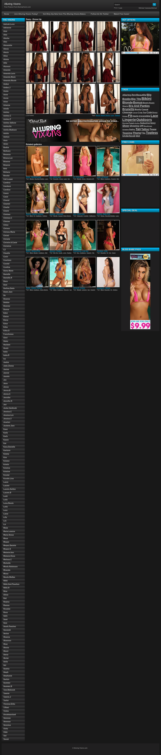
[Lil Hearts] (108, 161)
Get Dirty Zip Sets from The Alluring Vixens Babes (64, 14)
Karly (5, 436)
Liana (5, 514)
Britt (5, 168)
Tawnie (6, 693)
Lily (5, 521)
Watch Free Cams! (121, 14)
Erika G (6, 330)
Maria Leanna (9, 531)
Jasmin (6, 376)
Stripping (125, 130)
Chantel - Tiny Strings (57, 288)
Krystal (6, 475)
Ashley (6, 112)
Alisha (6, 59)
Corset (135, 113)
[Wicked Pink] (37, 235)
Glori (5, 337)
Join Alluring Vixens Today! (26, 14)
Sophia (6, 669)
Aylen (5, 144)
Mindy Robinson (10, 566)
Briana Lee (8, 158)
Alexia (6, 49)
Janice (6, 369)
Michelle (7, 563)
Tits (93, 253)
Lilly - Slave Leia (79, 214)
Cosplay (86, 216)
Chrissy (6, 228)
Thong (137, 132)
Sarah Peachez (9, 626)
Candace (7, 186)
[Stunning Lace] (37, 161)
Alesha (6, 38)
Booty (146, 103)
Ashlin (6, 133)
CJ (4, 249)
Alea (5, 35)
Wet (118, 179)
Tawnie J (7, 697)
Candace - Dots (102, 251)
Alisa (5, 56)
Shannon (7, 640)
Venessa (7, 721)
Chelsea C (7, 218)
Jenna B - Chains (79, 288)
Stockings (147, 126)
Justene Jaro (9, 426)
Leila (5, 500)
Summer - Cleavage (56, 214)
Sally (5, 616)
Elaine (6, 316)
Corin (5, 256)
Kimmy (6, 454)
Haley (5, 341)
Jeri (5, 404)
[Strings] (108, 272)
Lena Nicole (8, 503)
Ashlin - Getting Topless (34, 288)
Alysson (6, 66)
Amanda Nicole (9, 80)
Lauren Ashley (9, 489)
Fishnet (125, 116)
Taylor (6, 700)
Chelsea (6, 214)
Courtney (7, 260)
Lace (112, 115)
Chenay (6, 221)
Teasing (113, 179)
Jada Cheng (8, 366)
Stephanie (7, 676)
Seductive (145, 123)
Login (120, 8)
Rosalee (6, 609)
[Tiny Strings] (61, 272)
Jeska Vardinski (10, 408)
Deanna (6, 299)
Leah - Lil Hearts (102, 177)
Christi (6, 235)
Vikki (5, 732)
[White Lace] (61, 161)
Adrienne (7, 28)
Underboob (128, 136)
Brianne (6, 165)
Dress (61, 179)
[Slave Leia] (84, 198)
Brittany (6, 172)
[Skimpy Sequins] (37, 198)
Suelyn (6, 679)
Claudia (6, 253)
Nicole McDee (9, 577)
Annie (5, 98)
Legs (64, 253)
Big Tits (55, 253)
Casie (5, 197)
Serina (6, 633)
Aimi (5, 31)
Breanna (7, 154)
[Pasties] (61, 235)
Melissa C (7, 559)
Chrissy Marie (9, 232)
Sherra (6, 647)
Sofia (5, 662)
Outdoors (107, 179)
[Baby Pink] (108, 198)
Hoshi (5, 348)
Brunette (55, 179)
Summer (6, 683)
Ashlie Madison (10, 130)
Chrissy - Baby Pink (103, 214)
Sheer (125, 125)
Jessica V (7, 419)
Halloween (92, 216)
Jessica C (7, 411)
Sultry (132, 129)
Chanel (6, 200)
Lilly (5, 517)
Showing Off (90, 179)
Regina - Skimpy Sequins (34, 214)
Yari (5, 735)
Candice (6, 190)
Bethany (7, 151)
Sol (4, 665)
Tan (69, 179)
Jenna (6, 387)
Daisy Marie (8, 271)
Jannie (6, 373)
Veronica (7, 725)
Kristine (6, 471)
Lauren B (7, 492)
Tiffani (6, 707)
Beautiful (141, 95)
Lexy (5, 510)
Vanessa (7, 718)
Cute (149, 112)
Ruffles (137, 123)
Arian (5, 102)
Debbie (6, 302)
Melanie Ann (8, 552)
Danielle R (7, 278)
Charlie (6, 207)
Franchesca (8, 334)
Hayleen (6, 345)
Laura (5, 482)
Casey (6, 193)
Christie (6, 239)
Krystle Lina (8, 478)
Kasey (6, 440)
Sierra (5, 654)
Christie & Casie (10, 242)
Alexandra (7, 45)
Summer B (7, 686)
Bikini (102, 179)
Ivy (4, 359)
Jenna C (6, 394)
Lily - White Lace (55, 177)
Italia (5, 352)
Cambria (6, 183)
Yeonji (6, 739)
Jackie (6, 362)
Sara (5, 623)
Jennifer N (7, 401)
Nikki (5, 581)
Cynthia (6, 267)
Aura (5, 140)
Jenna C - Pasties (56, 251)
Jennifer (6, 397)
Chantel (6, 204)
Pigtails (132, 123)
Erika (5, 327)
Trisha (6, 711)
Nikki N (6, 588)
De (4, 295)
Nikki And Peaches (11, 584)
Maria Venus (8, 535)
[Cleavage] (61, 198)
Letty (5, 507)
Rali (5, 598)
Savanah (7, 630)
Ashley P (7, 119)
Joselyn (6, 422)
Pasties (69, 253)
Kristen (6, 461)
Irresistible (144, 116)
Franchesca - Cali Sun (80, 251)
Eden (5, 313)
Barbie (6, 147)
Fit (34, 216)
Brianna (6, 161)
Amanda (6, 70)
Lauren (6, 485)
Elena (5, 320)
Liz (4, 524)
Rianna (6, 605)
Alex (5, 42)
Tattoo (145, 129)
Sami (5, 619)
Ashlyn (6, 137)
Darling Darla (8, 288)
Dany (5, 281)
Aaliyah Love (9, 24)
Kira (5, 457)
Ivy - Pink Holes (78, 177)
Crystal (6, 264)
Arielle (6, 109)
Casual (60, 216)
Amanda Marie (9, 77)
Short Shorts (67, 216)
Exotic (60, 253)
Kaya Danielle (9, 447)
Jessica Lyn (8, 415)
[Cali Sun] (84, 235)
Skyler (6, 658)
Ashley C (7, 116)
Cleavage (80, 216)
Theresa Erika (9, 704)
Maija (5, 528)
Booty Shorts (105, 115)
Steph (5, 672)
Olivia (5, 595)
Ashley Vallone (9, 123)
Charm (6, 211)
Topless (117, 115)
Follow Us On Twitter (100, 14)
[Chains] (84, 272)
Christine (7, 246)
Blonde (32, 179)
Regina (6, 602)
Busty (138, 109)
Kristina (6, 468)
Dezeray (6, 306)
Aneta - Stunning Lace (33, 177)
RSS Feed (141, 8)
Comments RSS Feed (151, 8)
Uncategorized (9, 714)
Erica (5, 323)
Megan (6, 542)
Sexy (153, 123)
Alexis (6, 52)
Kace (5, 429)
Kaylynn (6, 450)
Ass (78, 253)
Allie (5, 63)
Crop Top (142, 112)
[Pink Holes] (84, 161)
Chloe (5, 225)
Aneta (5, 91)
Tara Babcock (9, 690)
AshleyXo (7, 126)
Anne (5, 94)
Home (6, 14)
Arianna (6, 105)
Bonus (98, 115)
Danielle (6, 274)
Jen (5, 380)
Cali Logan (8, 179)
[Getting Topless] (37, 272)
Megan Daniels (9, 545)
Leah (5, 496)
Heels (135, 116)
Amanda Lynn (9, 73)
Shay (5, 644)
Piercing (66, 290)
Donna (6, 309)
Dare (5, 285)
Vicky (5, 728)
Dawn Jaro (7, 292)
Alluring (126, 95)
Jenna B (6, 390)
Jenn (5, 383)
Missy (5, 573)
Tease (114, 253)
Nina (5, 591)
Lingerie (84, 290)
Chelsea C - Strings (103, 288)
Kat (4, 443)
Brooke (6, 175)
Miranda (6, 570)
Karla (5, 433)
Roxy (5, 612)
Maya (5, 538)
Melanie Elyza (9, 556)
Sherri (5, 651)
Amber (6, 84)
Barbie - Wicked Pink (33, 251)
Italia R (6, 355)
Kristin (6, 464)
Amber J (6, 87)
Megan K (7, 549)
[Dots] (108, 235)
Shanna (6, 637)
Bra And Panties (39, 179)
